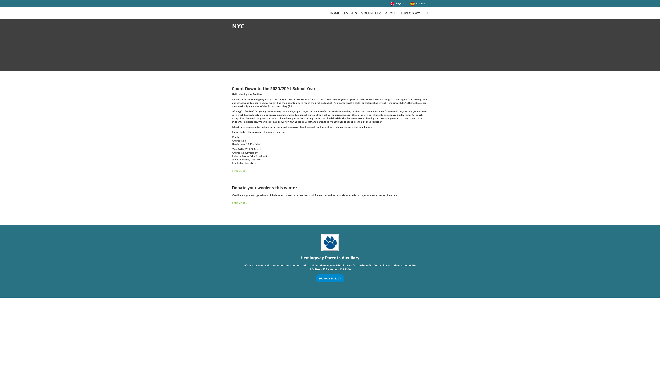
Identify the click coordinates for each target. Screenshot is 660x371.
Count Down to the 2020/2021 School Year (273, 88)
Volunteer (371, 13)
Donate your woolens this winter (264, 187)
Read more (238, 171)
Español (420, 3)
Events (350, 13)
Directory (410, 13)
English (400, 3)
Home (335, 13)
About (391, 13)
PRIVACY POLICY (330, 278)
